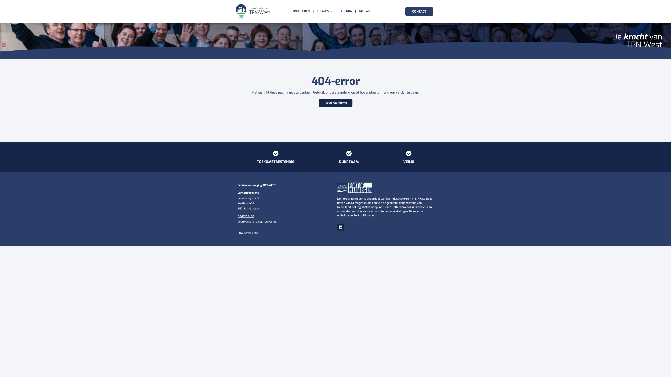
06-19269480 (246, 216)
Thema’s (323, 11)
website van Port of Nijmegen (356, 215)
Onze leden (301, 11)
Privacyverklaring (248, 233)
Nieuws (364, 11)
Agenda (346, 11)
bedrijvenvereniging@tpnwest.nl (257, 221)
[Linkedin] (340, 227)
